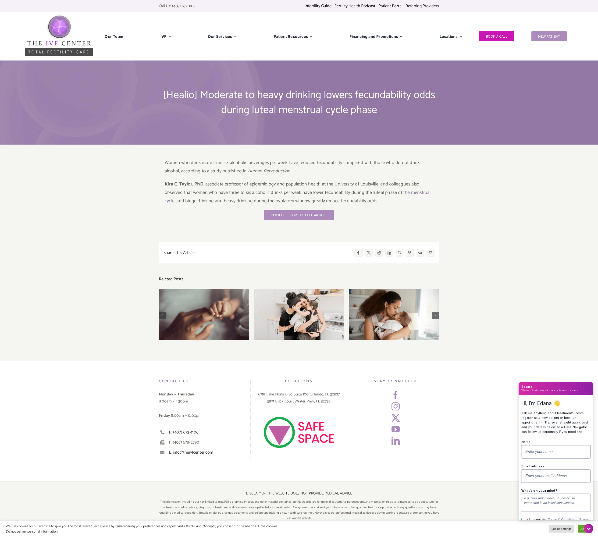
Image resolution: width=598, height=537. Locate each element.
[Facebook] (395, 395)
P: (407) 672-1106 (183, 432)
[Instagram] (395, 406)
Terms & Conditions (562, 519)
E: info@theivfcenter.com (191, 452)
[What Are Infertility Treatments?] (299, 314)
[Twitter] (395, 418)
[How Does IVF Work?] (204, 314)
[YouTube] (395, 429)
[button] (162, 315)
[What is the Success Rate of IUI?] (394, 314)
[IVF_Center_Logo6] (59, 16)
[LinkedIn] (395, 441)
